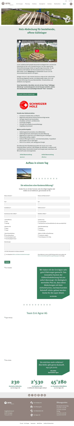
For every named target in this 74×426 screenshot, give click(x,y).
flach (7, 221)
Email (7, 230)
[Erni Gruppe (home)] (8, 3)
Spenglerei (42, 4)
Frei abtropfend (42, 221)
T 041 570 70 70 (8, 414)
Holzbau (34, 4)
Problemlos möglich (43, 235)
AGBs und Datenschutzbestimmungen (21, 254)
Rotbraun (41, 228)
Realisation (57, 4)
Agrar (64, 4)
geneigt (7, 223)
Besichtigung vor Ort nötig (45, 237)
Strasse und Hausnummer (43, 195)
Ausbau (50, 4)
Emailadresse (7, 207)
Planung (27, 4)
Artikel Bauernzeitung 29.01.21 (26, 155)
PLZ (5, 201)
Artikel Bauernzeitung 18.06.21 (48, 155)
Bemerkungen (7, 241)
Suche (71, 6)
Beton (7, 228)
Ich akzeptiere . (18, 254)
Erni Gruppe (19, 4)
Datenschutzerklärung (43, 255)
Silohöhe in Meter (42, 213)
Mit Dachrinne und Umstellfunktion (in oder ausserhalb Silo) (52, 223)
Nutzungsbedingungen (54, 255)
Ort (38, 201)
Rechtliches (39, 423)
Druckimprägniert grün (11, 237)
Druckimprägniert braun (11, 238)
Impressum (33, 423)
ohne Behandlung (10, 235)
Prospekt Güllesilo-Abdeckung (26, 94)
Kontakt (70, 1)
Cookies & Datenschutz (48, 423)
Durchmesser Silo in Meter (10, 213)
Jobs (66, 1)
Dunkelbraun (42, 230)
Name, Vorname (7, 195)
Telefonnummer (41, 207)
